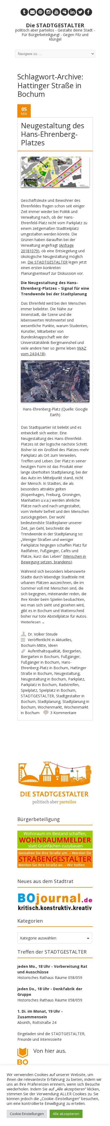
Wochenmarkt (50, 707)
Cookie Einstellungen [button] (27, 1113)
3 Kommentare (63, 712)
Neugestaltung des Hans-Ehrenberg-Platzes (52, 134)
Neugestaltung (67, 673)
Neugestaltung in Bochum (43, 679)
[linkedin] (72, 12)
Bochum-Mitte (33, 645)
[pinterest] (40, 12)
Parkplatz (76, 679)
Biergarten (71, 650)
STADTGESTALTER (37, 695)
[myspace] (64, 12)
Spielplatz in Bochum (57, 690)
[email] (32, 12)
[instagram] (48, 12)
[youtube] (56, 12)
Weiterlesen (33, 622)
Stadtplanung (49, 701)
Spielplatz (29, 690)
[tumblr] (24, 12)
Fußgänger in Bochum (40, 662)
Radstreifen (68, 684)
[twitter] (80, 12)
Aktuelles (63, 639)
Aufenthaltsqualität (44, 650)
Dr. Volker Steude (43, 634)
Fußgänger (70, 656)
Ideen (53, 645)
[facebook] (88, 12)
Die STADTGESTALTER (48, 262)
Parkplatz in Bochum (39, 684)
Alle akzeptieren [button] (66, 1113)
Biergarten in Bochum (40, 656)
